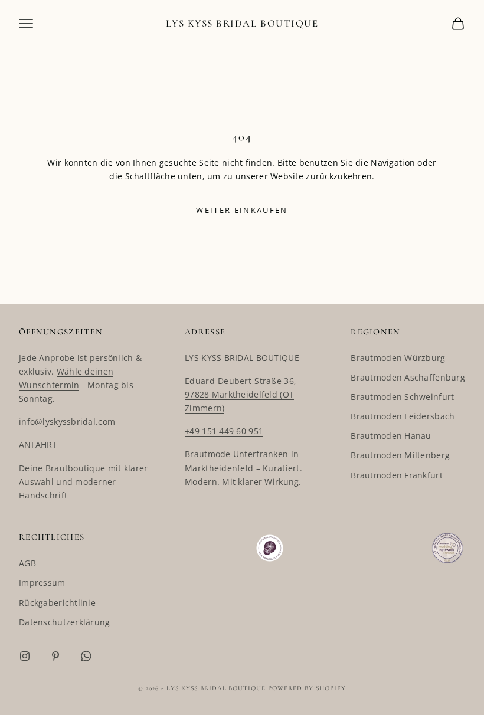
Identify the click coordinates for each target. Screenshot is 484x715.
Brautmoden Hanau (391, 435)
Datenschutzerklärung (64, 622)
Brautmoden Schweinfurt (402, 396)
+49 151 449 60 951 (224, 431)
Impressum (42, 582)
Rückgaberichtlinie (57, 602)
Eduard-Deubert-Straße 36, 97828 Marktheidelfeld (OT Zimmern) (240, 394)
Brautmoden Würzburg (398, 357)
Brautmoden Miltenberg (400, 455)
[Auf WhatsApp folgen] (86, 656)
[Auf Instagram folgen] (25, 656)
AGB (27, 563)
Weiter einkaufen (241, 210)
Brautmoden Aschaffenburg (408, 377)
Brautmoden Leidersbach (402, 416)
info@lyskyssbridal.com (67, 421)
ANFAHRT (38, 444)
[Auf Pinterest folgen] (55, 656)
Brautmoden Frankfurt (397, 475)
